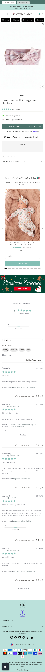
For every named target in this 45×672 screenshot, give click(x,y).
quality (5, 350)
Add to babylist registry (32, 137)
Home (22, 95)
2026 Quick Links (7, 621)
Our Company (7, 626)
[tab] (9, 2)
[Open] (5, 666)
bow (28, 350)
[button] (22, 24)
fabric (22, 350)
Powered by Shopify (22, 670)
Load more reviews (22, 589)
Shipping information (14, 161)
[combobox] (34, 360)
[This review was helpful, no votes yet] (36, 396)
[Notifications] (38, 14)
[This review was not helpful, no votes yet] (40, 396)
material (14, 350)
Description (9, 157)
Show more (6, 355)
